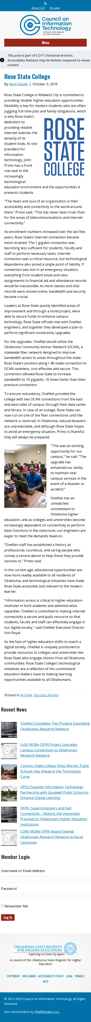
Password (9, 888)
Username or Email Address (23, 870)
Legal (69, 976)
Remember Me (16, 906)
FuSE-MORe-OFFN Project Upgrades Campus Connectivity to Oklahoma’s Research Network (48, 750)
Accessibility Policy (51, 976)
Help (45, 981)
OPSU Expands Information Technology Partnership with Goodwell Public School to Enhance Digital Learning (54, 792)
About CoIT (38, 8)
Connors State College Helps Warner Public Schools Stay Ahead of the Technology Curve (54, 771)
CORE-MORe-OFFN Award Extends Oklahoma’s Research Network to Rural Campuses (51, 837)
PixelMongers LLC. (47, 1012)
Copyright (13, 976)
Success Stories (46, 695)
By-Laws (55, 8)
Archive (26, 695)
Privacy (79, 976)
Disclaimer (29, 976)
